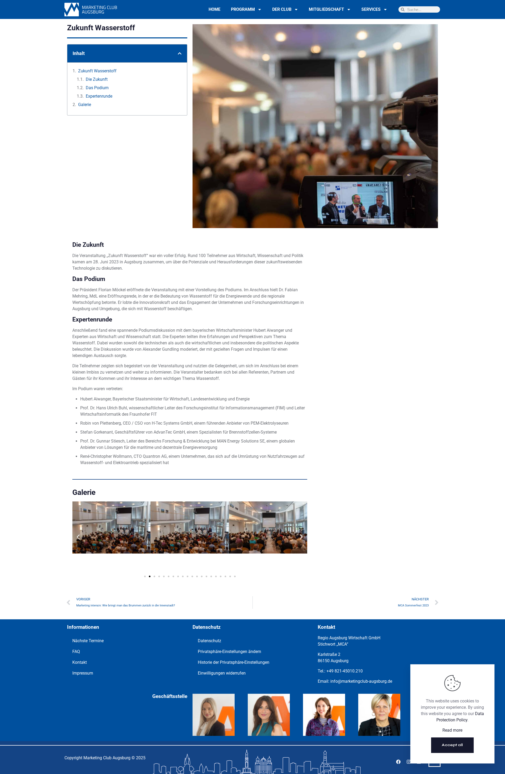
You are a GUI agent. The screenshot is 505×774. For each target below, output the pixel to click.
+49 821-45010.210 (344, 671)
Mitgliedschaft (326, 9)
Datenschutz (209, 640)
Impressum (82, 673)
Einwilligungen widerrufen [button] (222, 673)
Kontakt (79, 662)
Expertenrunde (99, 96)
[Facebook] (398, 761)
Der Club (281, 9)
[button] (180, 53)
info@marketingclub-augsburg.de (361, 681)
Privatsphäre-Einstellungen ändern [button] (229, 651)
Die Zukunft (97, 79)
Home (214, 9)
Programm (243, 9)
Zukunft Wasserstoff (97, 70)
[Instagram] (408, 761)
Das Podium (97, 87)
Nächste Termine (88, 640)
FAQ (76, 651)
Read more (452, 730)
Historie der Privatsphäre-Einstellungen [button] (233, 662)
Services (371, 9)
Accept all (452, 745)
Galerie (84, 104)
